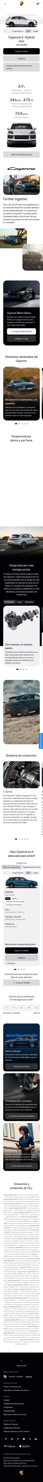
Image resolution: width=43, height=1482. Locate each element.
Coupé (35, 31)
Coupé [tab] (35, 872)
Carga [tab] (19, 602)
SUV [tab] (28, 872)
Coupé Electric (17, 31)
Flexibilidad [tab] (9, 602)
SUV (28, 31)
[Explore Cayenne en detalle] (21, 882)
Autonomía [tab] (29, 602)
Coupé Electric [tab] (17, 872)
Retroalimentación (41, 741)
